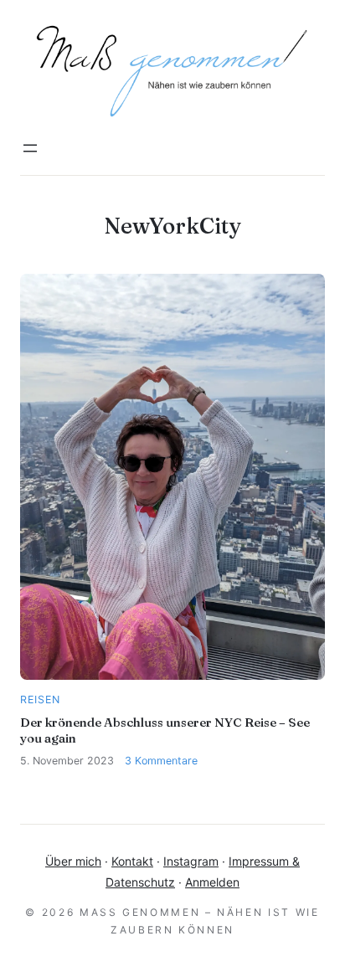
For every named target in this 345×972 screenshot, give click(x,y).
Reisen (40, 699)
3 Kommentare (161, 760)
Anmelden (212, 882)
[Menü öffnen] (30, 148)
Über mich (73, 861)
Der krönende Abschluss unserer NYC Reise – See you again (165, 730)
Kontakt (132, 861)
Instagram (191, 861)
